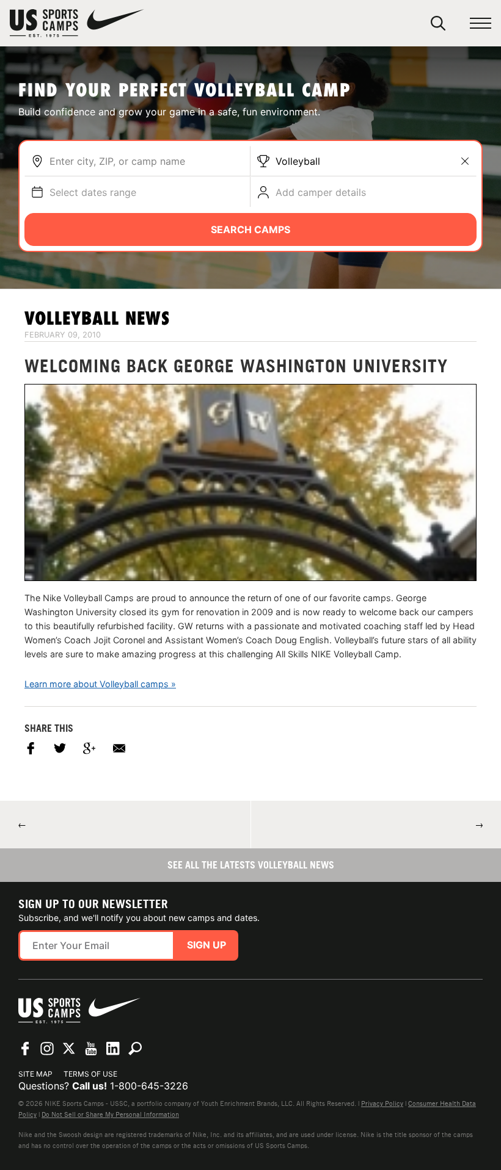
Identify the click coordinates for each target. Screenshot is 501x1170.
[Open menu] (480, 23)
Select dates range (92, 192)
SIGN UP (206, 945)
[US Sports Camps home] (77, 23)
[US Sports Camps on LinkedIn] (113, 1048)
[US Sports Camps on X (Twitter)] (69, 1048)
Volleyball (298, 161)
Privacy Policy (382, 1103)
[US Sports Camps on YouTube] (91, 1048)
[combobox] (146, 161)
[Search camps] (135, 1048)
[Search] (438, 23)
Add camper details (321, 192)
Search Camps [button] (250, 229)
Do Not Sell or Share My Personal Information (110, 1114)
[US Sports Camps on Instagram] (47, 1048)
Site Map (35, 1073)
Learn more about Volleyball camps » (100, 684)
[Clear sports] (465, 161)
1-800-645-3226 (149, 1086)
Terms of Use (90, 1073)
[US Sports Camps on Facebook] (25, 1048)
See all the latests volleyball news (250, 865)
